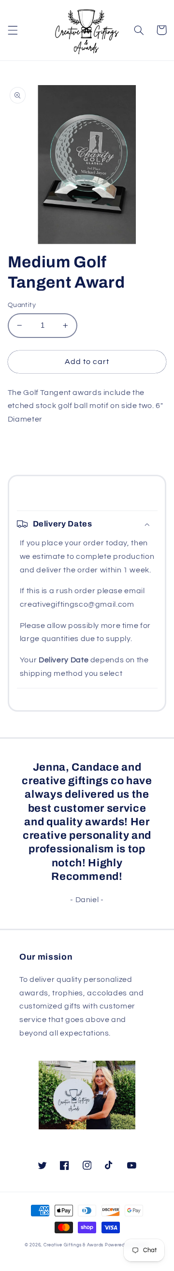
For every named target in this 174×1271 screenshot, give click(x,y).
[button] (12, 30)
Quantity (22, 305)
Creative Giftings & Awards (73, 1245)
